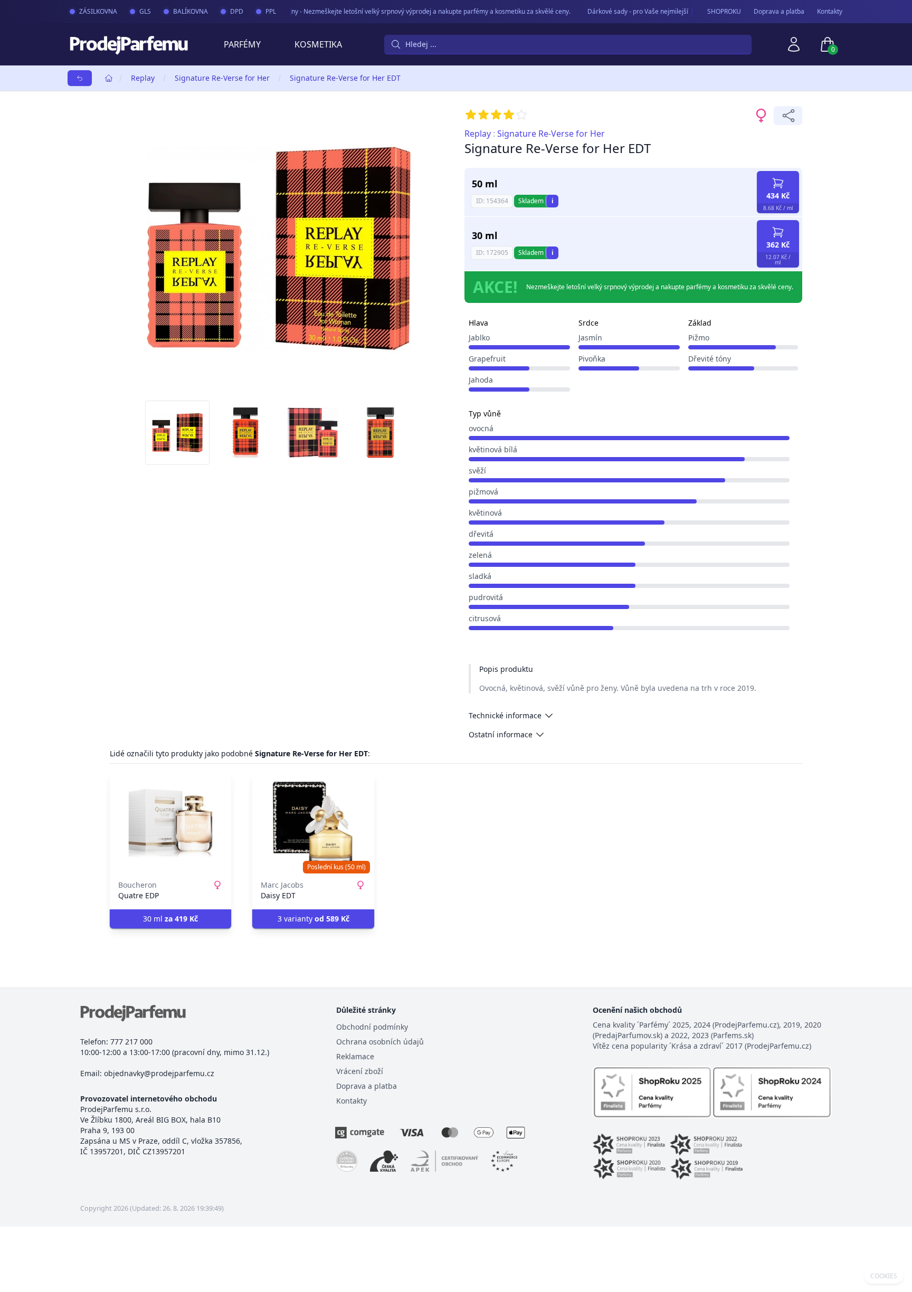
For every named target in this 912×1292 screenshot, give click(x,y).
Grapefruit (487, 359)
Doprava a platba (779, 11)
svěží (477, 471)
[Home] (108, 78)
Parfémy (242, 44)
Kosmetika (318, 44)
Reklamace (355, 1056)
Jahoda (481, 380)
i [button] (553, 200)
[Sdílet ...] (788, 115)
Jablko (479, 337)
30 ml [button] (170, 919)
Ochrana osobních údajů (380, 1042)
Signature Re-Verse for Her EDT (345, 78)
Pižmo (698, 337)
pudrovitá (486, 597)
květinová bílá (493, 449)
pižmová (483, 492)
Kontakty (829, 11)
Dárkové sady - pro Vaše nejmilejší (624, 11)
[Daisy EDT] (313, 823)
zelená (480, 555)
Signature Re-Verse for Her (222, 78)
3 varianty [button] (313, 919)
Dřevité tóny (709, 359)
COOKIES (883, 1276)
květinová (485, 513)
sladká (480, 576)
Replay (143, 78)
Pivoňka (591, 359)
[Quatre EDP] (170, 823)
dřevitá (481, 534)
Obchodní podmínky (372, 1027)
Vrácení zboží (359, 1071)
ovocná (481, 428)
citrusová (485, 618)
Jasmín (590, 337)
